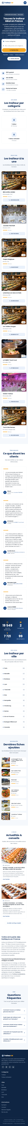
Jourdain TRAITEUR (9, 226)
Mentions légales (6, 1109)
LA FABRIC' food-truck (10, 360)
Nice (2, 1097)
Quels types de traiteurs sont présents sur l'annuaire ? (14, 1018)
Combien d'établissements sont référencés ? (14, 1040)
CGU (14, 1119)
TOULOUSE (4, 1094)
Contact (3, 1107)
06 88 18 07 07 (15, 334)
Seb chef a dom (16, 803)
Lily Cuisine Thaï (16, 771)
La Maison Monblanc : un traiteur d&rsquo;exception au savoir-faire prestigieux (13, 904)
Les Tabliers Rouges (9, 326)
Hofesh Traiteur (8, 394)
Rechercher (14, 50)
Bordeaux (4, 1090)
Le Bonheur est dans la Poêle (12, 293)
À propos (3, 1105)
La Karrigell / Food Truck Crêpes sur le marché (17, 760)
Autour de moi (15, 58)
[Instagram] (9, 1067)
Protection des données (9, 1121)
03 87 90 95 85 (15, 233)
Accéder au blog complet (14, 923)
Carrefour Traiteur (16, 814)
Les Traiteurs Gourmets (15, 790)
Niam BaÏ (14, 780)
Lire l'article (6, 879)
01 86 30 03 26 (15, 401)
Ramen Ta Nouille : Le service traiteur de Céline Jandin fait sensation (14, 868)
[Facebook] (2, 1067)
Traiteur (8, 3)
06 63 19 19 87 (14, 267)
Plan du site (4, 1112)
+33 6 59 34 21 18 (14, 200)
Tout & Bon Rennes (9, 427)
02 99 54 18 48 (15, 301)
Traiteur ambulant (19, 54)
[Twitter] (6, 1067)
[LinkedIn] (13, 1067)
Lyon (2, 1092)
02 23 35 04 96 (15, 435)
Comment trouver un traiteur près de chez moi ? (14, 1011)
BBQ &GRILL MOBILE (9, 192)
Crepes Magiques (8, 259)
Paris (2, 1085)
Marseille (3, 1087)
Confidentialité (19, 1119)
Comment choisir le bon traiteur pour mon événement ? (14, 1025)
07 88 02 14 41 (14, 368)
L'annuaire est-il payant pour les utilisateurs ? (14, 1032)
